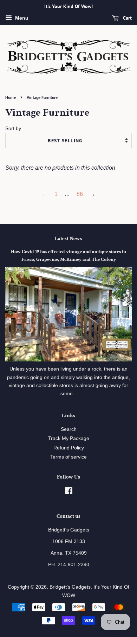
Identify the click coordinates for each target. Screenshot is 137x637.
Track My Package (68, 438)
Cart (127, 18)
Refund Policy (68, 447)
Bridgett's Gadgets (70, 587)
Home (10, 97)
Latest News (68, 238)
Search (69, 429)
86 (80, 194)
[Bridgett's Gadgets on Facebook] (69, 492)
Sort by (13, 128)
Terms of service (68, 457)
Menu (21, 18)
